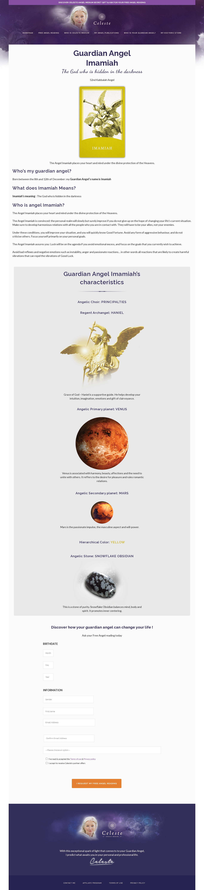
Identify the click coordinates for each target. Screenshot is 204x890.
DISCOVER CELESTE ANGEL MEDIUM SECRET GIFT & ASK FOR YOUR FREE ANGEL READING (102, 2)
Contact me (69, 883)
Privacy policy (90, 759)
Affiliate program (92, 883)
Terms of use (75, 759)
